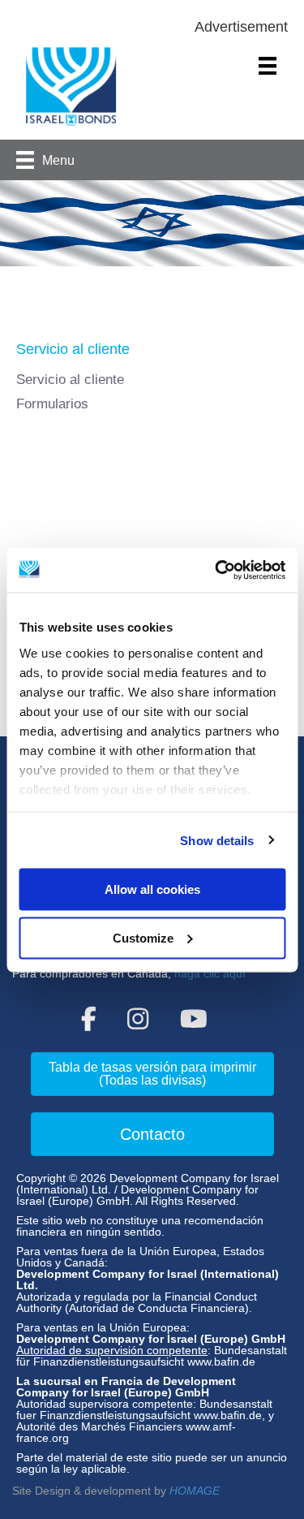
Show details (217, 840)
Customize (143, 937)
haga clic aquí (210, 973)
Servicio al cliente (70, 379)
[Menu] (267, 65)
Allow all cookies (152, 889)
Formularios (52, 404)
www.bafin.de (221, 1361)
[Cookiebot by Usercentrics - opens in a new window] (216, 569)
